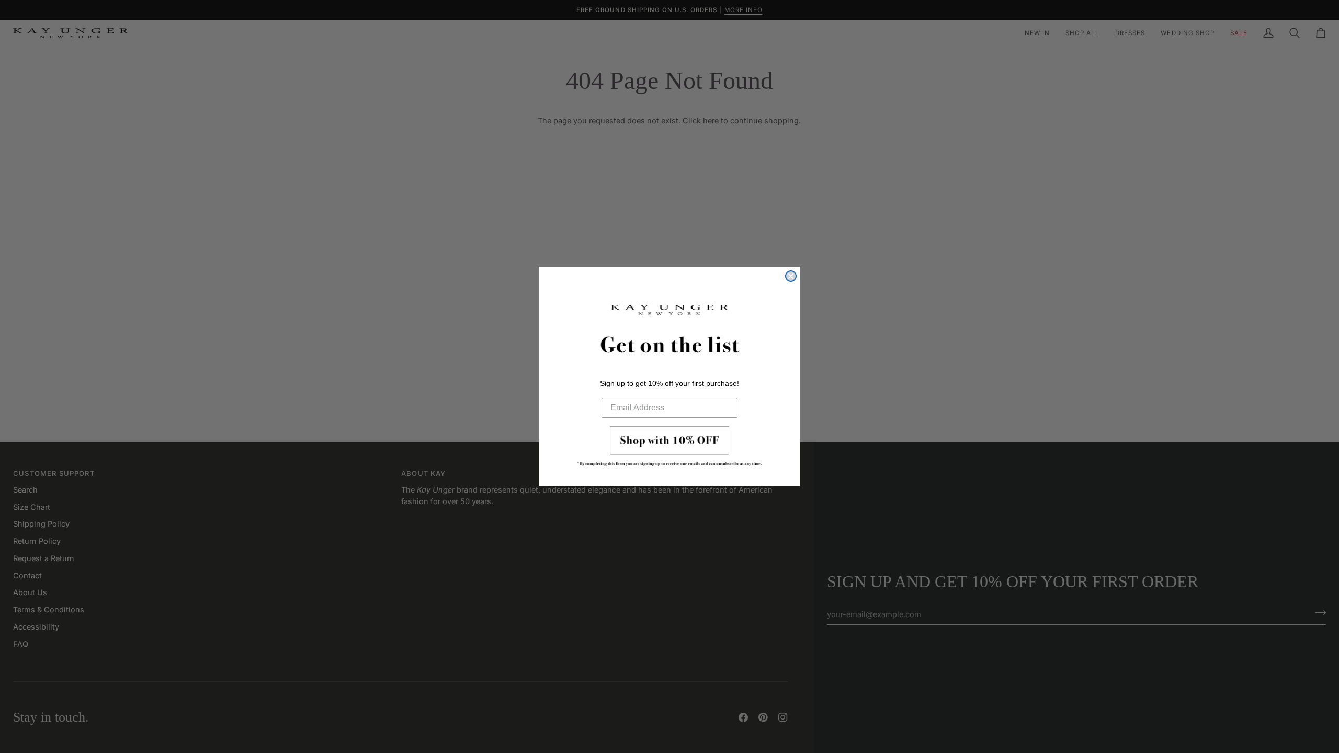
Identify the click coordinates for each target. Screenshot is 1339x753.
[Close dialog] (791, 276)
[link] (669, 449)
